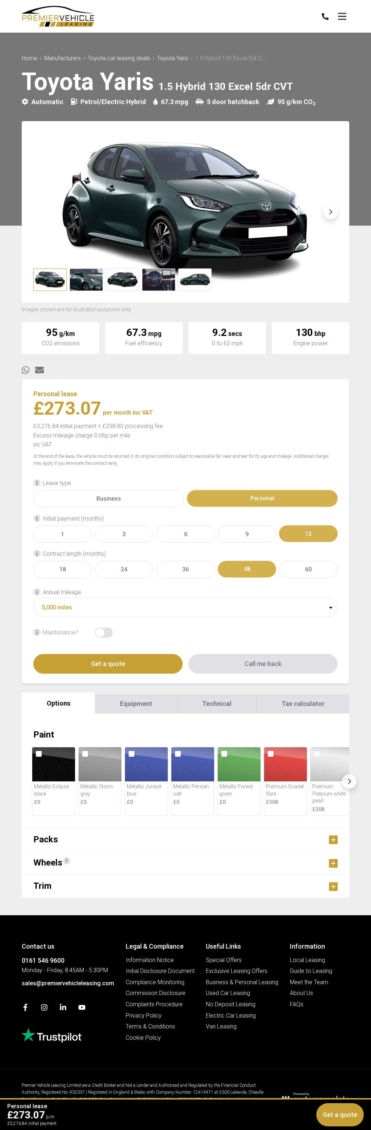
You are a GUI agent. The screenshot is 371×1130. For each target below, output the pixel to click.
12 (308, 533)
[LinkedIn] (63, 1009)
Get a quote (108, 663)
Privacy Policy (144, 1015)
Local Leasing (307, 960)
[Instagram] (44, 1009)
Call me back (263, 663)
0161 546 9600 (43, 960)
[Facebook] (25, 1009)
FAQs (296, 1004)
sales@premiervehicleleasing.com (68, 983)
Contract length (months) (74, 553)
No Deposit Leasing (230, 1004)
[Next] (349, 781)
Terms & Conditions (150, 1026)
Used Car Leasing (228, 993)
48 (247, 569)
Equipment (136, 703)
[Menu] (342, 16)
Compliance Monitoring (155, 982)
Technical (217, 703)
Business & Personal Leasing (242, 982)
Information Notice (150, 960)
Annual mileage (62, 592)
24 (124, 569)
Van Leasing (221, 1026)
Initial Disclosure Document (160, 970)
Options (58, 703)
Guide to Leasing (311, 970)
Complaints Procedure (154, 1004)
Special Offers (224, 960)
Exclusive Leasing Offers (236, 970)
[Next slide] (330, 212)
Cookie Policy (143, 1037)
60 (308, 569)
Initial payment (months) (73, 518)
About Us (301, 993)
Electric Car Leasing (231, 1015)
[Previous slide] (40, 212)
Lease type (57, 483)
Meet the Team (309, 982)
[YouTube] (81, 1009)
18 (62, 569)
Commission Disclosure (156, 993)
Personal (262, 498)
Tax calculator (303, 703)
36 (185, 569)
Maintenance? (60, 632)
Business (108, 498)
